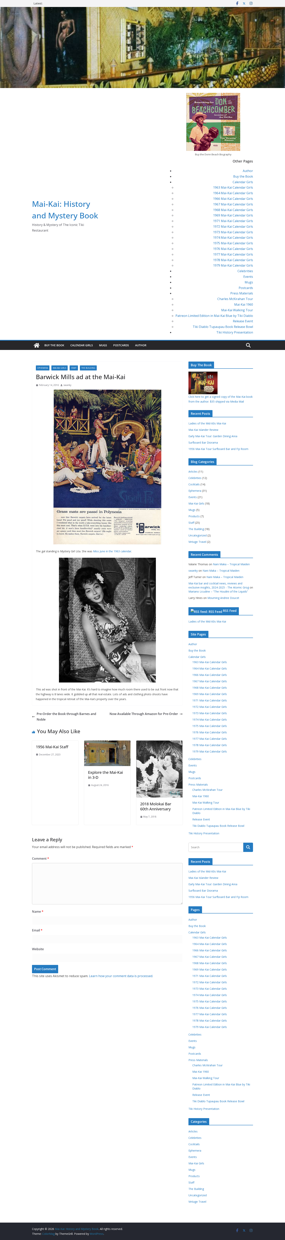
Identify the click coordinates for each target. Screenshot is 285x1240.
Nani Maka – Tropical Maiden (231, 564)
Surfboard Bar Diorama (203, 442)
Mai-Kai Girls (59, 368)
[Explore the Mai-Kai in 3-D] (107, 743)
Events (248, 277)
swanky (67, 385)
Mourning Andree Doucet (223, 598)
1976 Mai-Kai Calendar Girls (233, 249)
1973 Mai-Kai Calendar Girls (233, 232)
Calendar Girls (243, 182)
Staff (73, 368)
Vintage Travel (197, 542)
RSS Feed (230, 611)
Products (194, 516)
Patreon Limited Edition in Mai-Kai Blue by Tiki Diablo (214, 316)
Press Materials (241, 293)
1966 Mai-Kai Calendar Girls (233, 199)
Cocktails (194, 484)
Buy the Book (243, 176)
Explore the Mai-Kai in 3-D (105, 775)
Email (37, 930)
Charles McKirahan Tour (235, 299)
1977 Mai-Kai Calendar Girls (233, 254)
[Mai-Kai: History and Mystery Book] (142, 10)
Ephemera (42, 368)
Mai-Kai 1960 (243, 304)
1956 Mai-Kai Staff (52, 746)
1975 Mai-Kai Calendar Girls (233, 243)
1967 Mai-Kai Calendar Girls (233, 204)
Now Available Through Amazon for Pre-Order (144, 714)
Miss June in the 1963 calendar (111, 551)
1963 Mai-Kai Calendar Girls (233, 187)
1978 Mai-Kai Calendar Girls (233, 260)
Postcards (246, 288)
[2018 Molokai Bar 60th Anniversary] (159, 743)
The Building (88, 368)
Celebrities (245, 271)
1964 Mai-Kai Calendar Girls (233, 193)
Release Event (243, 321)
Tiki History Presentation (234, 332)
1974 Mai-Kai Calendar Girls (233, 237)
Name (37, 911)
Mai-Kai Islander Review (203, 430)
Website (38, 949)
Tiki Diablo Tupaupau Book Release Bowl (223, 327)
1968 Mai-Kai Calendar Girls (233, 210)
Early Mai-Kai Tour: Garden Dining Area (212, 436)
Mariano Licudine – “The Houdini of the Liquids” (218, 591)
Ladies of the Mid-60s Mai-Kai (207, 423)
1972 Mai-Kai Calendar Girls (233, 226)
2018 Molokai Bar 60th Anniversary (155, 806)
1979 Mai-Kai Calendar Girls (233, 265)
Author (248, 171)
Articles (193, 471)
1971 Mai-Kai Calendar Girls (233, 221)
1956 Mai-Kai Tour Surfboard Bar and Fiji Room (218, 449)
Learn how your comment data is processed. (121, 976)
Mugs (249, 282)
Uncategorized (197, 535)
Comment (40, 858)
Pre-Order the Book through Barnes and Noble (66, 717)
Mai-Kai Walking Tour (237, 310)
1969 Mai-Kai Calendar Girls (233, 215)
